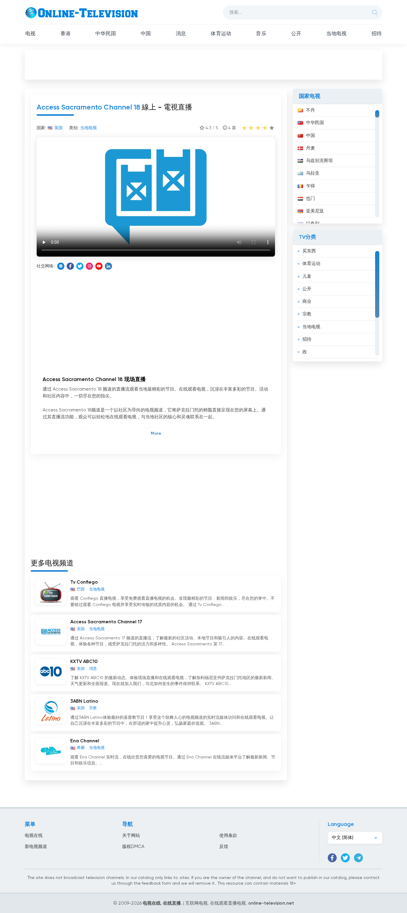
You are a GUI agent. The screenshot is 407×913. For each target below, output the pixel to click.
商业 (306, 301)
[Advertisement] (203, 64)
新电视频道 (36, 846)
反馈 (223, 846)
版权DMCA (133, 846)
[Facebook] (70, 266)
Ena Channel (84, 741)
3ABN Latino (84, 701)
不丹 (310, 110)
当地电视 (336, 33)
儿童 (306, 276)
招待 (377, 33)
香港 (65, 33)
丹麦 (310, 148)
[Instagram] (89, 266)
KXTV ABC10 (83, 661)
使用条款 (228, 835)
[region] (337, 163)
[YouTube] (98, 266)
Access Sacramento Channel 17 (106, 622)
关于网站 (131, 835)
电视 (30, 33)
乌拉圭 (312, 173)
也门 (310, 198)
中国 (146, 33)
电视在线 (34, 835)
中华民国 (105, 33)
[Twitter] (79, 266)
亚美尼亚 (315, 211)
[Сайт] (60, 266)
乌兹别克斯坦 (319, 160)
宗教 (306, 314)
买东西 (309, 251)
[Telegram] (358, 857)
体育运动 (221, 33)
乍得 (310, 186)
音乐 (261, 33)
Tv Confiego (84, 582)
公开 (296, 33)
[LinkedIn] (108, 266)
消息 (181, 33)
